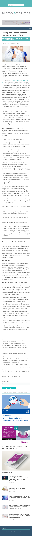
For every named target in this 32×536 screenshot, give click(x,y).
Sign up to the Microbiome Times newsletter (12, 532)
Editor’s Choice (7, 473)
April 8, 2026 (12, 500)
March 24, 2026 (13, 509)
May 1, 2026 (12, 491)
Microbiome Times (15, 43)
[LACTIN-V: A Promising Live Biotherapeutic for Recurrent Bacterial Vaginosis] (5, 488)
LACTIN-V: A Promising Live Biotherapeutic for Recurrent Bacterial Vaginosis (17, 488)
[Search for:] (16, 5)
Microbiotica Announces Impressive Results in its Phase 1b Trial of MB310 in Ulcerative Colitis (19, 516)
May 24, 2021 (6, 43)
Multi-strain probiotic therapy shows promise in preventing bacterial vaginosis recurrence (19, 507)
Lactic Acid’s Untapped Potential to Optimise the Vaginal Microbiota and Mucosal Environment (19, 497)
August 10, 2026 (13, 482)
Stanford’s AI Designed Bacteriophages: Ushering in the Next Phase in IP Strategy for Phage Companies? (19, 478)
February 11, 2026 (13, 519)
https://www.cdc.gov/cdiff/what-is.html (19, 337)
